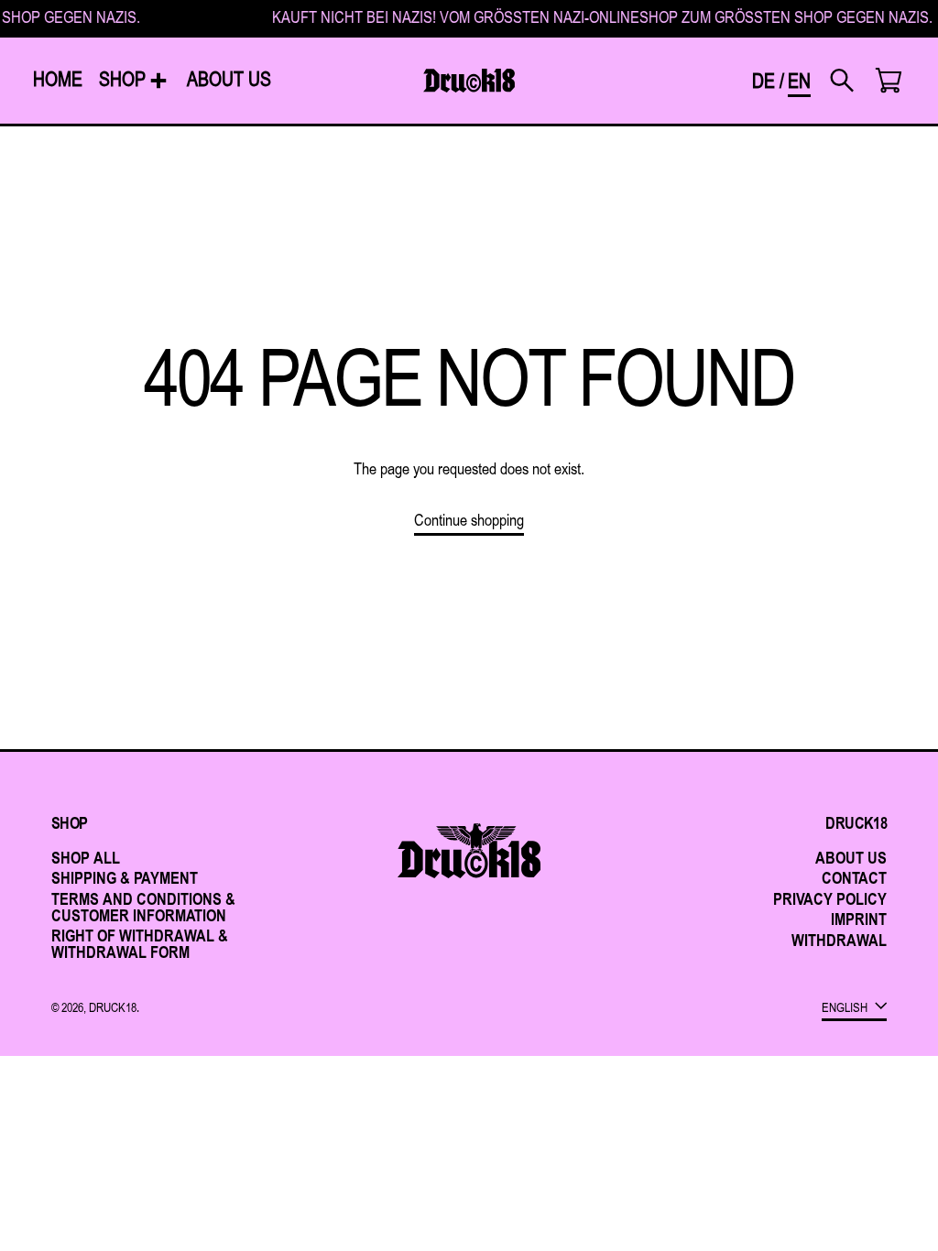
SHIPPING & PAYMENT (124, 877)
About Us (851, 857)
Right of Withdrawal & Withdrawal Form (139, 943)
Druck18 (112, 1007)
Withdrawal (839, 940)
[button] (841, 80)
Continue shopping (469, 521)
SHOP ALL (85, 857)
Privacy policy (830, 898)
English (846, 1006)
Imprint (859, 918)
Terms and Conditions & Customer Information (143, 907)
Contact (854, 877)
